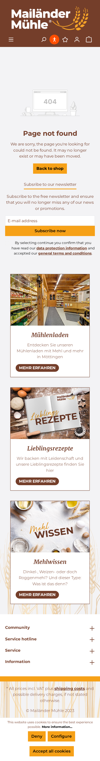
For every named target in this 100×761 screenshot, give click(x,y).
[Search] (43, 39)
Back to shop (50, 168)
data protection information (61, 248)
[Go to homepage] (50, 18)
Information (17, 661)
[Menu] (11, 39)
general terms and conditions (65, 253)
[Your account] (77, 39)
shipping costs (69, 688)
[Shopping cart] (89, 40)
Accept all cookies (52, 751)
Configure (61, 736)
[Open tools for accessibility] (54, 39)
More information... (57, 727)
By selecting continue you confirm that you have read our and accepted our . (53, 248)
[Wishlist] (65, 39)
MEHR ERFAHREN (37, 367)
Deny (36, 736)
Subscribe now (50, 230)
